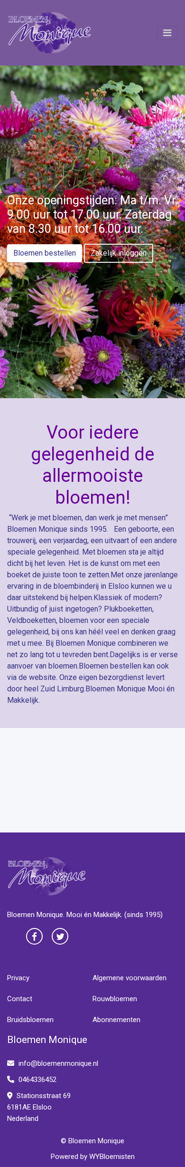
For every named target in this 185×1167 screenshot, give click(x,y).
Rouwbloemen (114, 999)
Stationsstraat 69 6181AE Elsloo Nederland (39, 1107)
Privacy (18, 978)
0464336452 (36, 1079)
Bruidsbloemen (30, 1019)
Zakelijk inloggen (119, 253)
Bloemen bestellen (44, 253)
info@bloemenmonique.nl (58, 1063)
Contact (19, 999)
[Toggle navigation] (167, 33)
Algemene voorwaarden (129, 978)
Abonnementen (116, 1019)
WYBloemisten (112, 1156)
